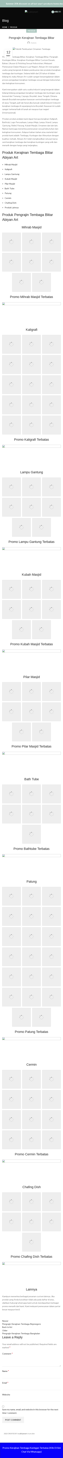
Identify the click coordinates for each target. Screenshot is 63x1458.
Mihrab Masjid (11, 164)
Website (6, 1394)
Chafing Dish (10, 202)
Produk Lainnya (12, 207)
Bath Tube (9, 188)
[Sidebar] (3, 1439)
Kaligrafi (8, 169)
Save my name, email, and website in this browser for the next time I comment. (30, 1411)
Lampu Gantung (12, 174)
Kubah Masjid (11, 179)
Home (4, 27)
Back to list (7, 1327)
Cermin (8, 198)
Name (5, 1371)
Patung (8, 193)
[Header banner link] (27, 3)
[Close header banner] (59, 3)
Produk (13, 27)
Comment (7, 1353)
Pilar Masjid (10, 183)
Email (5, 1382)
